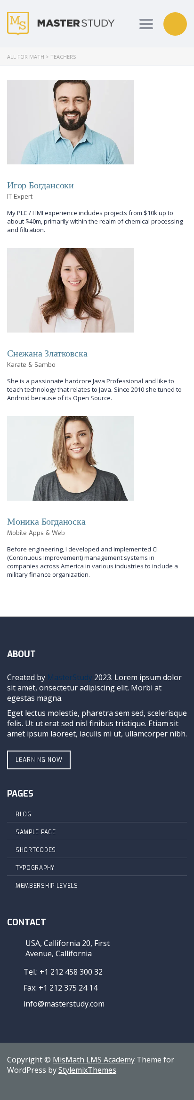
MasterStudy (69, 677)
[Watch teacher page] (70, 122)
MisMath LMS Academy (94, 1059)
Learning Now (39, 760)
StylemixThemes (87, 1070)
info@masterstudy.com (64, 1004)
